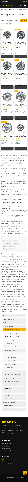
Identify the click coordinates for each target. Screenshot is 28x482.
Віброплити (6, 395)
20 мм (7, 20)
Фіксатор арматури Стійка (12, 336)
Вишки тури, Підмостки (9, 319)
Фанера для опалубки (10, 360)
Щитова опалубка (9, 367)
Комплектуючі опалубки (11, 353)
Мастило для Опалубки (11, 347)
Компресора (6, 409)
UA (24, 1)
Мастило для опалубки (11, 364)
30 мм (16, 20)
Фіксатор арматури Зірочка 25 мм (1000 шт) (21, 43)
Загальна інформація (7, 443)
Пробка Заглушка (9, 343)
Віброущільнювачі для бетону (11, 381)
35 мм (2, 23)
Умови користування (7, 445)
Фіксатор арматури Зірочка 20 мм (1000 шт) (7, 43)
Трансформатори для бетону (11, 371)
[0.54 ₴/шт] (21, 127)
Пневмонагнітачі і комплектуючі (11, 374)
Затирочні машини (8, 388)
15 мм (2, 20)
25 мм (11, 20)
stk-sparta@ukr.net (11, 465)
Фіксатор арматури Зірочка (12, 329)
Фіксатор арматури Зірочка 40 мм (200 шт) (21, 105)
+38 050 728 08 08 (11, 461)
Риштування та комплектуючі (11, 315)
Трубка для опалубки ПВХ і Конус (13, 340)
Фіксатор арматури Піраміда (12, 333)
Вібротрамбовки (7, 398)
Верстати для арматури (9, 402)
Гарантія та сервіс (6, 448)
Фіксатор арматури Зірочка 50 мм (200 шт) (7, 135)
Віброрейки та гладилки (9, 385)
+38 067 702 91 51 (11, 459)
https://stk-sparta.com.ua (12, 468)
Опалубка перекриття (10, 357)
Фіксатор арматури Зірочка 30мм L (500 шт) (21, 74)
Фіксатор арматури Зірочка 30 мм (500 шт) (7, 74)
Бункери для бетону (8, 378)
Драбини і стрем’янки (9, 322)
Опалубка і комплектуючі (10, 350)
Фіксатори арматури (9, 9)
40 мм (7, 23)
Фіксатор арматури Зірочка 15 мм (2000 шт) (21, 135)
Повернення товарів (7, 450)
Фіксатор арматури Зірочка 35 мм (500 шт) (7, 105)
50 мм (11, 23)
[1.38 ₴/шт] (7, 96)
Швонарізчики (7, 391)
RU (26, 1)
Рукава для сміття (8, 405)
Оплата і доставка (6, 446)
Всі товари (24, 20)
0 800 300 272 (10, 463)
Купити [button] (7, 56)
